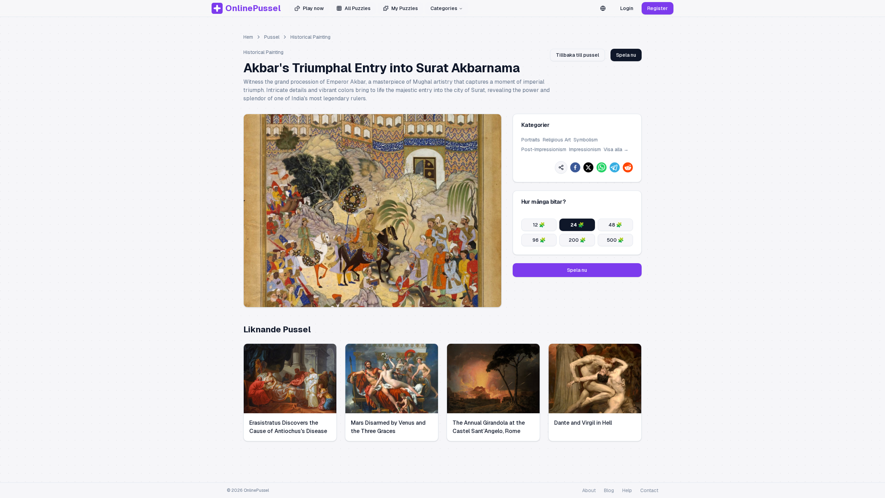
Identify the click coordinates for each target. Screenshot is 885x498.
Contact (649, 490)
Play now (313, 8)
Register (657, 8)
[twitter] (588, 167)
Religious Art (557, 140)
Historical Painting (310, 37)
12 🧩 (539, 225)
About (589, 490)
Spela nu (626, 55)
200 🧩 (577, 240)
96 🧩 (539, 240)
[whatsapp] (601, 167)
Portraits (530, 140)
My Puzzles (404, 8)
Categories (443, 8)
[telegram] (614, 167)
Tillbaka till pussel (577, 55)
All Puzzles (358, 8)
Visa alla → (616, 149)
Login (626, 8)
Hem (248, 37)
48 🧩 (615, 225)
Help (627, 490)
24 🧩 (577, 225)
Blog (609, 490)
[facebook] (575, 167)
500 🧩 (615, 240)
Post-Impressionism (543, 149)
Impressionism (585, 149)
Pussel (271, 37)
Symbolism (586, 140)
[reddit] (628, 167)
